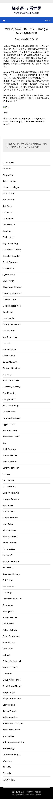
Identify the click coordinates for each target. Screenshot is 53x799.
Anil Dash (7, 206)
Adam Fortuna (10, 181)
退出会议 (39, 55)
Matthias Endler (10, 517)
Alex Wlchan (9, 193)
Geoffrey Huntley (11, 386)
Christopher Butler (12, 293)
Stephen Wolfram (12, 698)
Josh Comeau (10, 461)
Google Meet (37, 52)
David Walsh (9, 318)
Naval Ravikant (10, 542)
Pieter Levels (9, 586)
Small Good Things (12, 686)
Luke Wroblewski (11, 492)
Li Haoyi (6, 474)
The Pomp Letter (11, 729)
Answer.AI (7, 212)
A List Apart (8, 162)
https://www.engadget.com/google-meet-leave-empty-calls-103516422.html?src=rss (24, 121)
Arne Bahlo (8, 218)
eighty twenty (10, 336)
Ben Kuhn (7, 230)
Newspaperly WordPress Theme (26, 794)
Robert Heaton (10, 617)
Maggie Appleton (11, 499)
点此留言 (24, 147)
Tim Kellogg (9, 748)
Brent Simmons (10, 262)
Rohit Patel (8, 623)
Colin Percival (9, 299)
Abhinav (7, 168)
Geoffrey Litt (9, 393)
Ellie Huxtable (9, 349)
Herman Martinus (11, 417)
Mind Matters (9, 530)
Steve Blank (9, 704)
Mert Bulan (8, 524)
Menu (47, 20)
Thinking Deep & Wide (14, 742)
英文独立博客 (9, 779)
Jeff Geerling (9, 449)
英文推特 (7, 773)
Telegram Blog (10, 717)
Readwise (8, 605)
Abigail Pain (8, 174)
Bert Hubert (9, 237)
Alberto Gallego (11, 187)
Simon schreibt (10, 667)
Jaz (4, 442)
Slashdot (7, 673)
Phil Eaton (8, 580)
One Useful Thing (11, 573)
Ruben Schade (10, 629)
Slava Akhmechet (12, 679)
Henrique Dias (10, 411)
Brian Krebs (8, 268)
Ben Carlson (9, 224)
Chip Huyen (8, 280)
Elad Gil (6, 343)
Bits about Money (12, 249)
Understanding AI (11, 754)
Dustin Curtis (9, 330)
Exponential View (11, 368)
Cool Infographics (12, 305)
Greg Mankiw (9, 399)
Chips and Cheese (12, 287)
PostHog (7, 592)
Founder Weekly (11, 380)
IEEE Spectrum (10, 430)
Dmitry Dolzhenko (11, 324)
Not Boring (8, 567)
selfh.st (6, 654)
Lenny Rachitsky (11, 467)
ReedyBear (8, 611)
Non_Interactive (11, 561)
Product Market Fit (12, 598)
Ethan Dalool (9, 355)
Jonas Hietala (10, 455)
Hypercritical (9, 424)
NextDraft (8, 555)
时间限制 (33, 75)
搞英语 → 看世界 (26, 8)
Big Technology (10, 243)
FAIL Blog (7, 374)
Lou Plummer (9, 486)
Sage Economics (11, 636)
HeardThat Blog (11, 405)
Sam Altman (9, 642)
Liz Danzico (8, 480)
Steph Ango (9, 692)
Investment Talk (11, 436)
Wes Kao (7, 760)
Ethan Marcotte (11, 361)
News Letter (9, 548)
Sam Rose (8, 648)
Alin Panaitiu (9, 199)
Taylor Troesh (9, 711)
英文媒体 (7, 767)
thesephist (8, 735)
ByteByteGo (9, 274)
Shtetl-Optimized (12, 661)
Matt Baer (8, 505)
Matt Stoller (9, 511)
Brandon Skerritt (11, 255)
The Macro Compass (13, 723)
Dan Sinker (8, 312)
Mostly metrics (10, 536)
